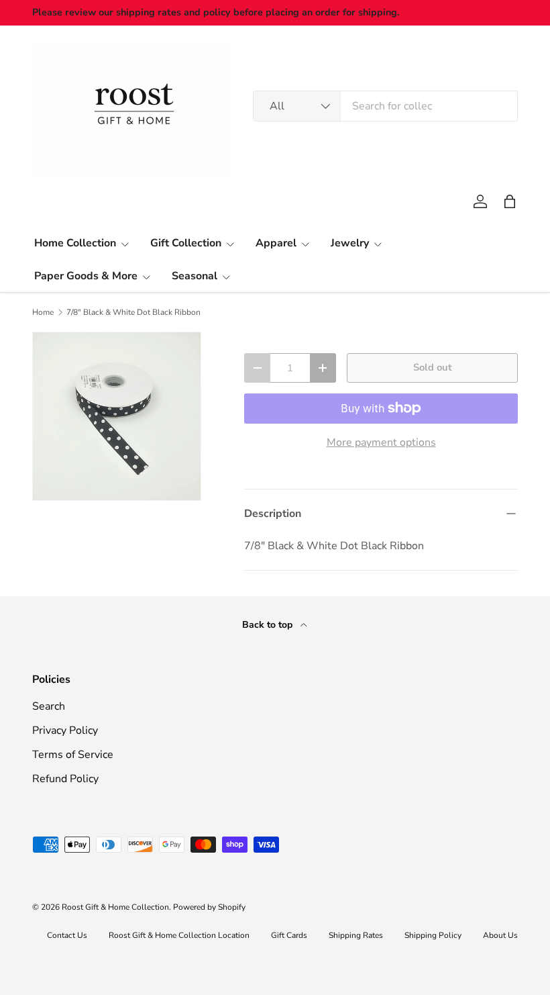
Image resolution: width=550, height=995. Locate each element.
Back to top (268, 624)
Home (43, 312)
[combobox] (385, 106)
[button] (510, 201)
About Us (500, 935)
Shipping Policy (432, 935)
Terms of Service (72, 754)
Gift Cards (289, 935)
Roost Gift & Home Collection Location (179, 935)
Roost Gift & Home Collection (115, 907)
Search (48, 706)
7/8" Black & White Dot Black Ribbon (133, 312)
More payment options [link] (381, 442)
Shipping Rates (356, 935)
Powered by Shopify (209, 907)
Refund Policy (65, 778)
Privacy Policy (65, 730)
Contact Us (67, 935)
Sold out (432, 367)
